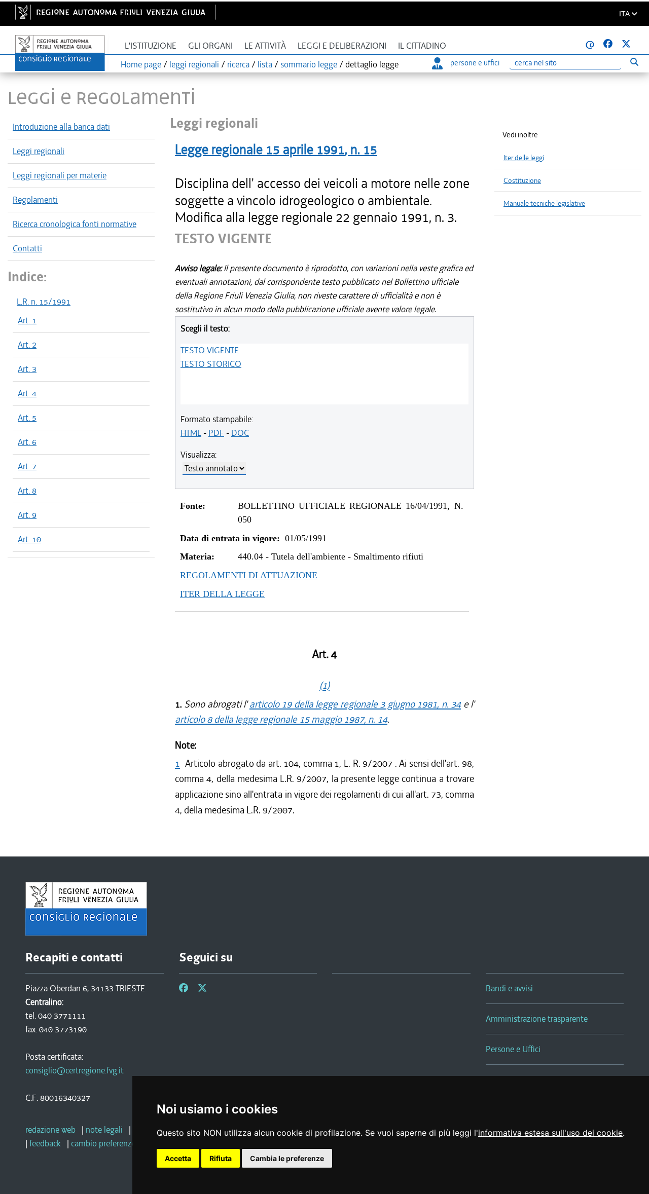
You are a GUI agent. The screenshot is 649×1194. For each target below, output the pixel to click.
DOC (240, 432)
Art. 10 (29, 539)
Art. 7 (27, 466)
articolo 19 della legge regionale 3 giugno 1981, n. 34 (355, 704)
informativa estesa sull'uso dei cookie (550, 1133)
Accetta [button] (178, 1158)
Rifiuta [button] (220, 1158)
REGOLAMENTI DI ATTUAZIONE (248, 575)
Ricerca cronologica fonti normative (74, 224)
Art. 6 (27, 441)
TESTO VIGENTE (210, 350)
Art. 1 (27, 320)
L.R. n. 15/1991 (43, 301)
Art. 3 (27, 369)
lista (265, 64)
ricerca (238, 64)
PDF (216, 432)
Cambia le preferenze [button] (287, 1158)
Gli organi (210, 46)
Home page (141, 64)
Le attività (265, 46)
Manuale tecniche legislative (544, 203)
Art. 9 (27, 514)
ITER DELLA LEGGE (222, 594)
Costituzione (522, 180)
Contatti (27, 248)
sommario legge (308, 64)
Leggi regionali (38, 151)
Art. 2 (27, 344)
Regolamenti (35, 199)
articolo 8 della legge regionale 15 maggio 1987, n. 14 (281, 719)
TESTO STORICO (211, 363)
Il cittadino (422, 46)
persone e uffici (474, 63)
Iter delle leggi (523, 158)
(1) (324, 685)
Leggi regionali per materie (59, 175)
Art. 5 (27, 417)
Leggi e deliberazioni (342, 46)
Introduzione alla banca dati (61, 126)
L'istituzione (150, 46)
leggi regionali (194, 64)
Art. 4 (27, 393)
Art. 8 (27, 490)
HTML (191, 432)
